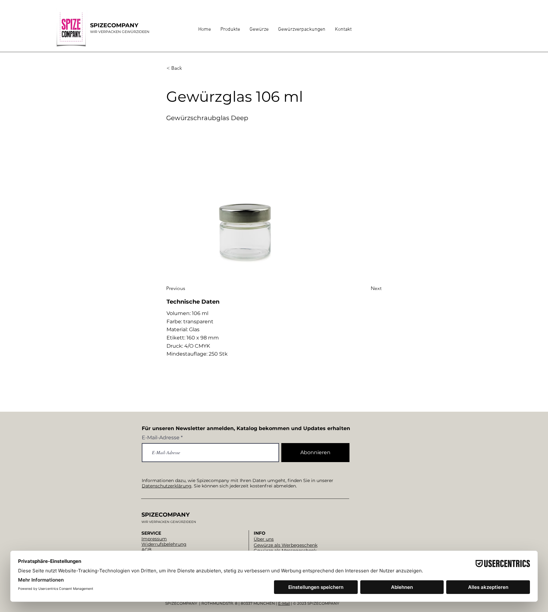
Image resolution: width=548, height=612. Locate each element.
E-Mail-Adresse (160, 437)
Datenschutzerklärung (167, 486)
